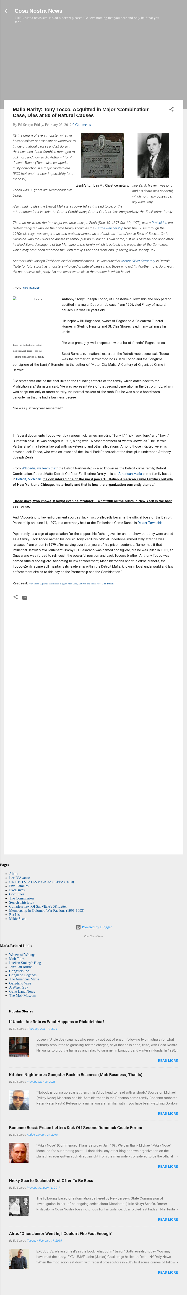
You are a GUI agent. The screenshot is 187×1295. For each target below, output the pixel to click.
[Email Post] (24, 599)
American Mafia (130, 474)
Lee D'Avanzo (19, 878)
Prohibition (159, 223)
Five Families (19, 886)
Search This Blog (21, 902)
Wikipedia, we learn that (39, 468)
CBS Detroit (30, 288)
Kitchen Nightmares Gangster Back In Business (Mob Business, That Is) (76, 1074)
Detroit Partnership (109, 228)
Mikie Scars (17, 919)
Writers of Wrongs (22, 955)
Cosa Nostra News (38, 11)
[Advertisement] (93, 64)
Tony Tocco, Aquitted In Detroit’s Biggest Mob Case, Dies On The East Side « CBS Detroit (71, 583)
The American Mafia (24, 979)
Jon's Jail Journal (21, 967)
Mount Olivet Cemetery (138, 261)
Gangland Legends (22, 975)
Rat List (15, 915)
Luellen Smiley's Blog (25, 963)
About (13, 874)
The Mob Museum (22, 995)
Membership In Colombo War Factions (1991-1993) (46, 910)
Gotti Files (16, 894)
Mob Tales (16, 959)
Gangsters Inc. (19, 971)
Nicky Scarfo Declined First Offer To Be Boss (51, 1180)
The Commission (21, 898)
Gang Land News (22, 991)
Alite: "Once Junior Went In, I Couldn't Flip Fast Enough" (60, 1233)
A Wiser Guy (18, 987)
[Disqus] (93, 664)
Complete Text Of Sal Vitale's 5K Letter (38, 906)
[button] (171, 110)
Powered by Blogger (96, 927)
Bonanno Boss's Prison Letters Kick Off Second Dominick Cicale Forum (75, 1127)
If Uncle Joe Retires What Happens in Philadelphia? (56, 1021)
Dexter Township (150, 523)
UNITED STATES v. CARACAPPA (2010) (41, 882)
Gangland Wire (20, 983)
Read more (168, 1061)
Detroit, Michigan (28, 479)
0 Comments (82, 125)
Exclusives (17, 890)
